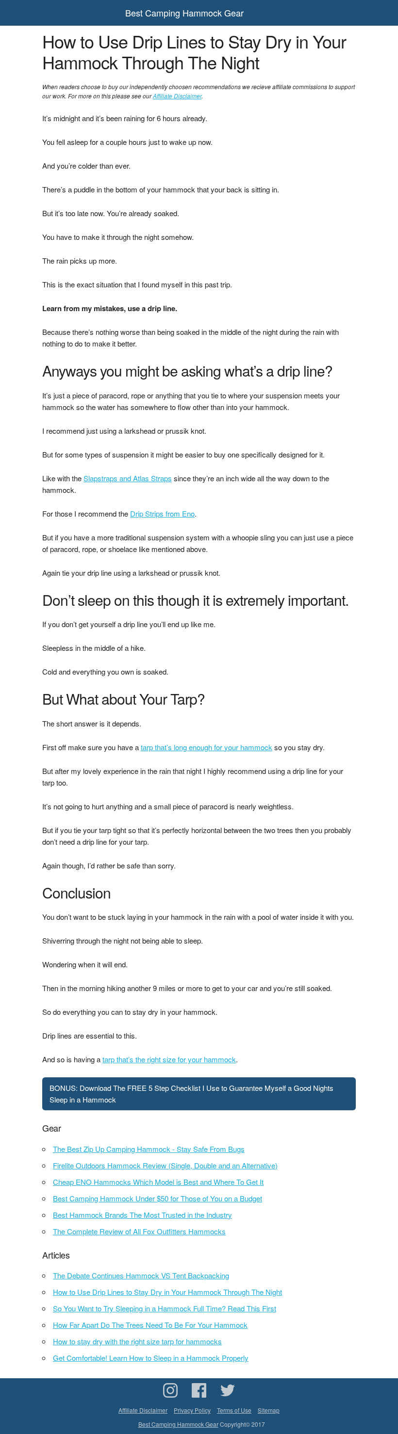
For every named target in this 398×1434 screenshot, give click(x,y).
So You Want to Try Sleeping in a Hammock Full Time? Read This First (164, 1308)
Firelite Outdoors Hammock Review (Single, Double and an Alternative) (165, 1165)
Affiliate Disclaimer (177, 96)
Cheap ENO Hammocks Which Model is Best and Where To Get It (158, 1182)
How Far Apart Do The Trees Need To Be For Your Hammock (150, 1325)
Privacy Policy (192, 1410)
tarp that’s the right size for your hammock (169, 1059)
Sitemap (269, 1410)
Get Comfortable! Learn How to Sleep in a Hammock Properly (151, 1358)
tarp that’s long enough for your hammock (206, 747)
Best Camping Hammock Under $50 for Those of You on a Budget (157, 1198)
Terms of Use (234, 1410)
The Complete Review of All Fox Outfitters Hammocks (139, 1231)
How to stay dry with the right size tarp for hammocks (137, 1341)
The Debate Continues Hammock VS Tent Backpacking (141, 1275)
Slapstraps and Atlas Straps (127, 478)
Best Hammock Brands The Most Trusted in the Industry (142, 1215)
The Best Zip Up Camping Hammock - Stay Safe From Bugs (149, 1149)
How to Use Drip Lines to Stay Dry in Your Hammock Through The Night (167, 1292)
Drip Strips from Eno (162, 513)
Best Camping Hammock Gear (184, 12)
